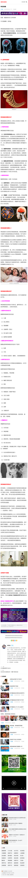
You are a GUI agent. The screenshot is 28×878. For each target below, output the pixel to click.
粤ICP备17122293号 (10, 872)
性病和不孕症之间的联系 (15, 739)
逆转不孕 (10, 836)
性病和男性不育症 (14, 686)
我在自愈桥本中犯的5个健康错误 (15, 823)
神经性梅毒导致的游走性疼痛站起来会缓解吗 (13, 635)
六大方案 (10, 850)
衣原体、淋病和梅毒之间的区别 (8, 714)
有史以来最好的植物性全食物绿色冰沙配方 (17, 829)
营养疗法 (4, 863)
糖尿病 (3, 860)
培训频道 (22, 850)
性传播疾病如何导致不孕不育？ (17, 700)
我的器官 (10, 855)
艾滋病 (2, 9)
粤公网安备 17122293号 (7, 871)
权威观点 (4, 858)
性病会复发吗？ (13, 732)
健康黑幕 (4, 850)
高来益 (8, 645)
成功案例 (10, 819)
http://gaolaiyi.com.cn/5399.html (7, 626)
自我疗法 (16, 860)
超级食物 (16, 863)
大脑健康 (4, 853)
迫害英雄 (4, 865)
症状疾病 (22, 858)
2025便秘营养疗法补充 (5, 668)
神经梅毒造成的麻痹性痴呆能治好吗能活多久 (13, 637)
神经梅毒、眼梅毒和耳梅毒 (16, 725)
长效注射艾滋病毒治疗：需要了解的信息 (9, 671)
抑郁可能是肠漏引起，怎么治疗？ (16, 840)
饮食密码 (22, 865)
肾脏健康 (10, 860)
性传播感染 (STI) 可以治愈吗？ (17, 707)
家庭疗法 (10, 853)
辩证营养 (22, 863)
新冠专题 (16, 855)
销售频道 (16, 865)
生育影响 (10, 858)
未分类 (21, 855)
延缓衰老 (16, 853)
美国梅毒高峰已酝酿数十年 (16, 746)
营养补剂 (10, 863)
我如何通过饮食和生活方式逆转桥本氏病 (17, 817)
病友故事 (16, 858)
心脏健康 (22, 853)
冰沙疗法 (10, 830)
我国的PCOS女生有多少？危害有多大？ (17, 834)
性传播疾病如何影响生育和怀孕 (17, 693)
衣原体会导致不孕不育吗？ (16, 679)
